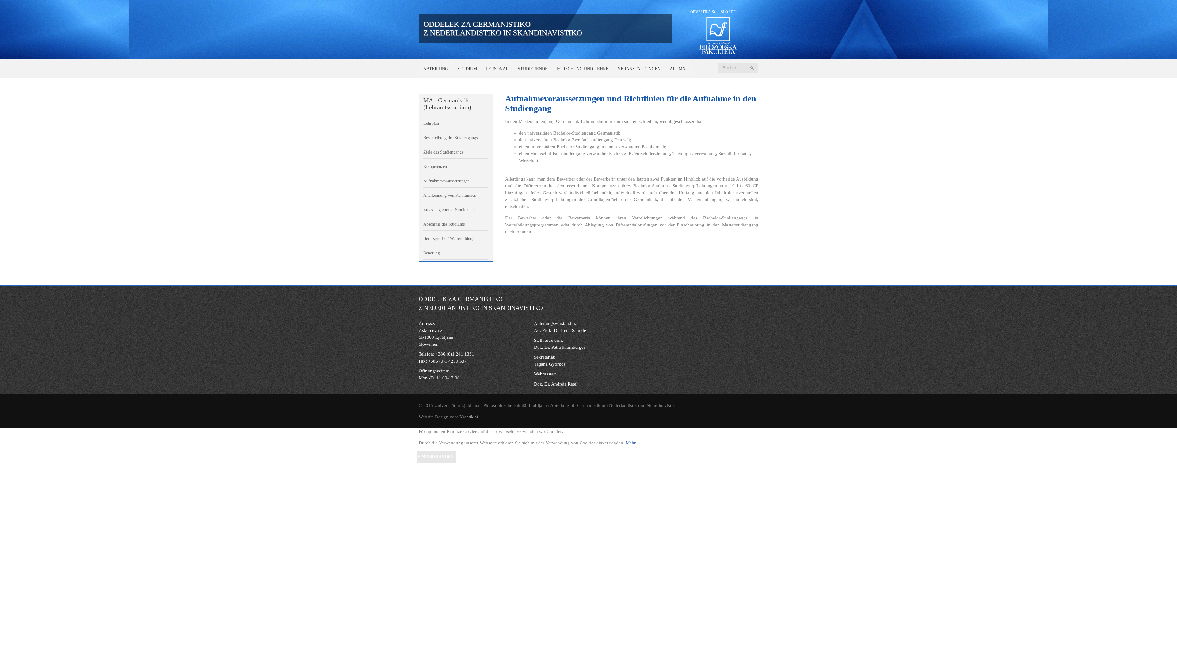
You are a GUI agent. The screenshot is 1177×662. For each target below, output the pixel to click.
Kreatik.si (468, 416)
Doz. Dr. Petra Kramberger (559, 347)
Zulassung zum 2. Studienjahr (449, 209)
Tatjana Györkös (550, 364)
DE (733, 12)
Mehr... (632, 442)
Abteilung (435, 69)
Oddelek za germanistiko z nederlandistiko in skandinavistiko (502, 28)
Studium (467, 69)
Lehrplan (431, 123)
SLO (725, 12)
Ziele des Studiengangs (443, 152)
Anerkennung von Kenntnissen (449, 195)
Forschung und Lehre (582, 69)
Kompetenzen (435, 166)
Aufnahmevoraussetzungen (446, 181)
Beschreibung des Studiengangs (450, 137)
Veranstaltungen (639, 69)
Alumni (678, 69)
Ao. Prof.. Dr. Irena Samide (560, 330)
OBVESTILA (701, 12)
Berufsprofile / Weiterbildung (448, 238)
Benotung (431, 253)
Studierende (533, 69)
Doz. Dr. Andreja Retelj (556, 384)
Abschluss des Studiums (444, 224)
